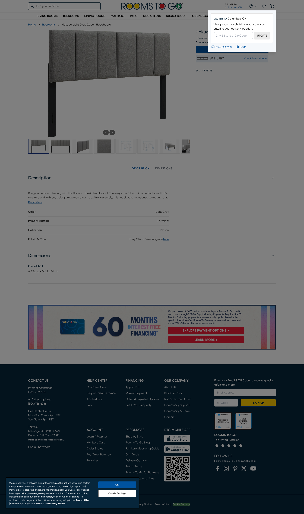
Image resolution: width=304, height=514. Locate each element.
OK (117, 485)
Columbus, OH (237, 18)
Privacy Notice (57, 504)
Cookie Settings (117, 493)
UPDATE (262, 35)
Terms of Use (82, 500)
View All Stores (224, 47)
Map (243, 47)
